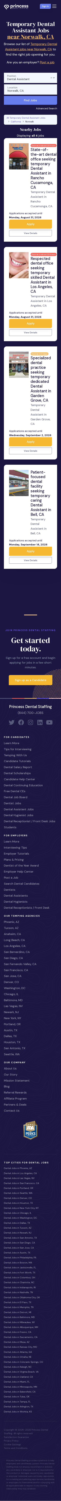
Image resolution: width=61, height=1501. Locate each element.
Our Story (10, 1074)
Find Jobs (30, 100)
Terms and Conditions (15, 1448)
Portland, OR (12, 1024)
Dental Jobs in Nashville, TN (18, 1292)
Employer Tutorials (16, 854)
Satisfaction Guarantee (16, 1437)
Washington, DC (14, 988)
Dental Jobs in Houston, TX (18, 1202)
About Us (10, 1068)
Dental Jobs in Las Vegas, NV (19, 1178)
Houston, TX (12, 1042)
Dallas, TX (10, 1036)
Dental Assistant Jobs (19, 809)
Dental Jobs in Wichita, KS (18, 1411)
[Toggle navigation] (54, 6)
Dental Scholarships (17, 773)
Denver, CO (11, 982)
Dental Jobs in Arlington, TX (18, 1406)
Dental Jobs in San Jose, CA (19, 1247)
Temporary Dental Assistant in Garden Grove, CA (40, 414)
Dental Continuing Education (23, 785)
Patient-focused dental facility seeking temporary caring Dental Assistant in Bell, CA (41, 493)
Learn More (11, 743)
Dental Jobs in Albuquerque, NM (21, 1327)
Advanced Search (46, 108)
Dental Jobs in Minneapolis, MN (20, 1386)
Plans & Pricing (14, 860)
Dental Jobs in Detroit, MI (17, 1312)
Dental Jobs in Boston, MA (18, 1262)
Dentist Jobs (12, 803)
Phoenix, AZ (11, 922)
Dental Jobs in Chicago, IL (17, 1212)
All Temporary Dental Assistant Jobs (26, 117)
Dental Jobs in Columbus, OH (19, 1277)
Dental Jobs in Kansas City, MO (20, 1346)
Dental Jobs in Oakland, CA (18, 1376)
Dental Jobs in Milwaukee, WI (19, 1322)
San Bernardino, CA (17, 952)
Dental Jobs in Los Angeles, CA (20, 1173)
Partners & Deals (15, 1105)
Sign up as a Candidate (30, 680)
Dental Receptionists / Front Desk (26, 908)
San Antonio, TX (14, 1048)
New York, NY (12, 1018)
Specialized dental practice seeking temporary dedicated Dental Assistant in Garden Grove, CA (41, 379)
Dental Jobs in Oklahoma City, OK (22, 1297)
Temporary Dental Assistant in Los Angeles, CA (43, 301)
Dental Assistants (16, 896)
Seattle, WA (12, 1054)
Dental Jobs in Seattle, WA (18, 1193)
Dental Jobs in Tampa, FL (17, 1401)
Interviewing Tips (15, 848)
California (16, 121)
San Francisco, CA (16, 970)
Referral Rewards (15, 1092)
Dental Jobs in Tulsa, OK (16, 1396)
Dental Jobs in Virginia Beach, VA (21, 1371)
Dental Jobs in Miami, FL (17, 1381)
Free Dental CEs (14, 791)
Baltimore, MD (13, 1000)
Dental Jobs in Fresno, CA (17, 1332)
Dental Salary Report (18, 767)
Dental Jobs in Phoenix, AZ (18, 1168)
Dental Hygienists (15, 902)
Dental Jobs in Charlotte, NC (19, 1282)
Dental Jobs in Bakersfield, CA (19, 1391)
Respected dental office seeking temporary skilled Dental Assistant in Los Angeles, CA (43, 275)
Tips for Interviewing (18, 749)
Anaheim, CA (12, 934)
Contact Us (12, 1111)
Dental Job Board (15, 797)
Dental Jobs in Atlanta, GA (18, 1352)
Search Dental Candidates (21, 884)
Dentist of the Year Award (21, 865)
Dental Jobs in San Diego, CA (19, 1242)
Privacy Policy (11, 1440)
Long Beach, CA (14, 940)
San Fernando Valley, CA (20, 964)
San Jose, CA (12, 976)
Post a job (47, 62)
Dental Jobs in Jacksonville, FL (20, 1267)
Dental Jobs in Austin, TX (17, 1252)
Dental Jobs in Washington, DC (20, 1217)
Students (10, 827)
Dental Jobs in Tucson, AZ (17, 1227)
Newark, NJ (11, 1012)
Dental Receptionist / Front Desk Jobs (29, 821)
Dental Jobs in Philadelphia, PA (20, 1257)
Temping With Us (15, 755)
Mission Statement (17, 1081)
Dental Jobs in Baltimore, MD (19, 1317)
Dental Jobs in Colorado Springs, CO (23, 1361)
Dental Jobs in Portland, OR (18, 1188)
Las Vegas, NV (13, 1006)
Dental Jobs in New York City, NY (21, 1208)
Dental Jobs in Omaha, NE (18, 1356)
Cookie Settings (12, 1444)
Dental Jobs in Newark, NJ (17, 1232)
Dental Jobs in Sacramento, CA (20, 1337)
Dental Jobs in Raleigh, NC (18, 1366)
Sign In (45, 6)
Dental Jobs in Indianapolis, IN (20, 1287)
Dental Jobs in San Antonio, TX (20, 1237)
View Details (30, 233)
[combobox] (30, 78)
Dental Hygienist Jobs (18, 815)
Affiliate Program (15, 1099)
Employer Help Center (19, 872)
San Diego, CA (13, 958)
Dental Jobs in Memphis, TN (19, 1307)
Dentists (9, 890)
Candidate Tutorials (17, 761)
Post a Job (11, 878)
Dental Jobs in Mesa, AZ (16, 1342)
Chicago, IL (11, 994)
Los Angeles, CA (15, 946)
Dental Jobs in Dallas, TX (17, 1222)
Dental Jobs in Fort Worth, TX (19, 1272)
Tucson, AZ (11, 928)
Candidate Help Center (19, 779)
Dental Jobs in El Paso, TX (17, 1302)
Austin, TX (10, 1030)
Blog (7, 1086)
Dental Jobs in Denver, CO (18, 1198)
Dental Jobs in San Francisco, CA (21, 1183)
